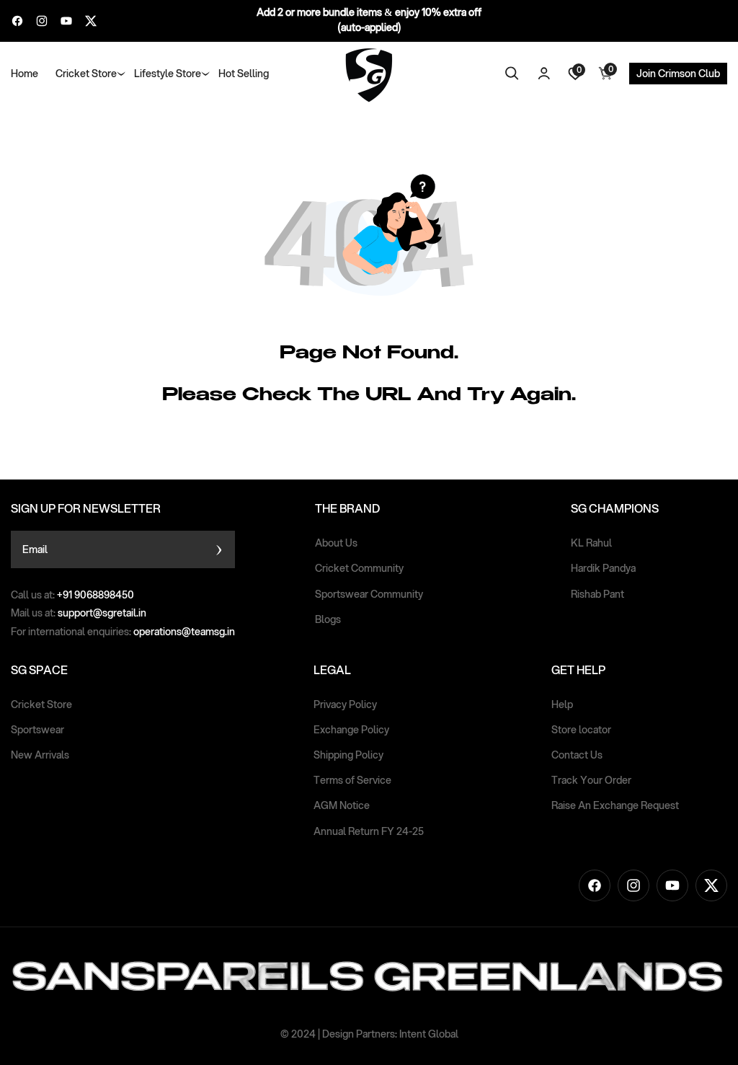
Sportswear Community (369, 594)
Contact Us (577, 755)
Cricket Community (359, 568)
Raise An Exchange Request (615, 805)
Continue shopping (316, 443)
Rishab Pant (597, 594)
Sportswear (37, 729)
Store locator (581, 729)
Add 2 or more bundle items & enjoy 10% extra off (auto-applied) (369, 20)
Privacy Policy (345, 704)
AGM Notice (342, 805)
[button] (86, 73)
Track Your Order (591, 780)
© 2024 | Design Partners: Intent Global (369, 1034)
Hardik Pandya (603, 568)
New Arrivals (40, 755)
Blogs (328, 619)
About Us (336, 543)
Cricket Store (41, 704)
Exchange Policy (351, 729)
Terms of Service (352, 780)
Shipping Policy (348, 755)
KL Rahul (591, 543)
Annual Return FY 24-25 (369, 831)
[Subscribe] (219, 549)
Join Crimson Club (678, 73)
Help (562, 704)
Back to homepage (423, 443)
